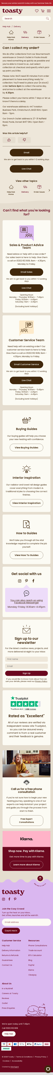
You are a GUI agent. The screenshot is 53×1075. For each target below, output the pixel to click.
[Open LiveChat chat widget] (48, 1069)
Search (48, 18)
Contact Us (7, 965)
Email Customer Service (26, 364)
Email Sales (26, 272)
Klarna (31, 970)
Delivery (17, 26)
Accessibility (17, 1061)
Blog (30, 960)
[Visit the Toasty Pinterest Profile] (26, 581)
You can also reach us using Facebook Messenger (26, 601)
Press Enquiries (8, 1008)
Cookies (6, 1061)
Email (33, 152)
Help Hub (6, 26)
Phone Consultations (37, 945)
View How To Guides (26, 555)
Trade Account (35, 950)
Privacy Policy (41, 681)
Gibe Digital (14, 1067)
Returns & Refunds (10, 955)
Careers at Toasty (10, 993)
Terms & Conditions (24, 1057)
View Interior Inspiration (26, 503)
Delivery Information (11, 950)
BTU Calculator (35, 955)
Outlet (5, 1003)
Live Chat (32, 168)
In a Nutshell (7, 988)
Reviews (5, 998)
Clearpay (32, 975)
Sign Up (26, 673)
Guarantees (7, 960)
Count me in (11, 930)
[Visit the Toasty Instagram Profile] (20, 581)
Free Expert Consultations (26, 820)
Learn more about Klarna (26, 864)
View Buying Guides (26, 447)
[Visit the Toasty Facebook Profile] (33, 581)
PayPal (31, 965)
